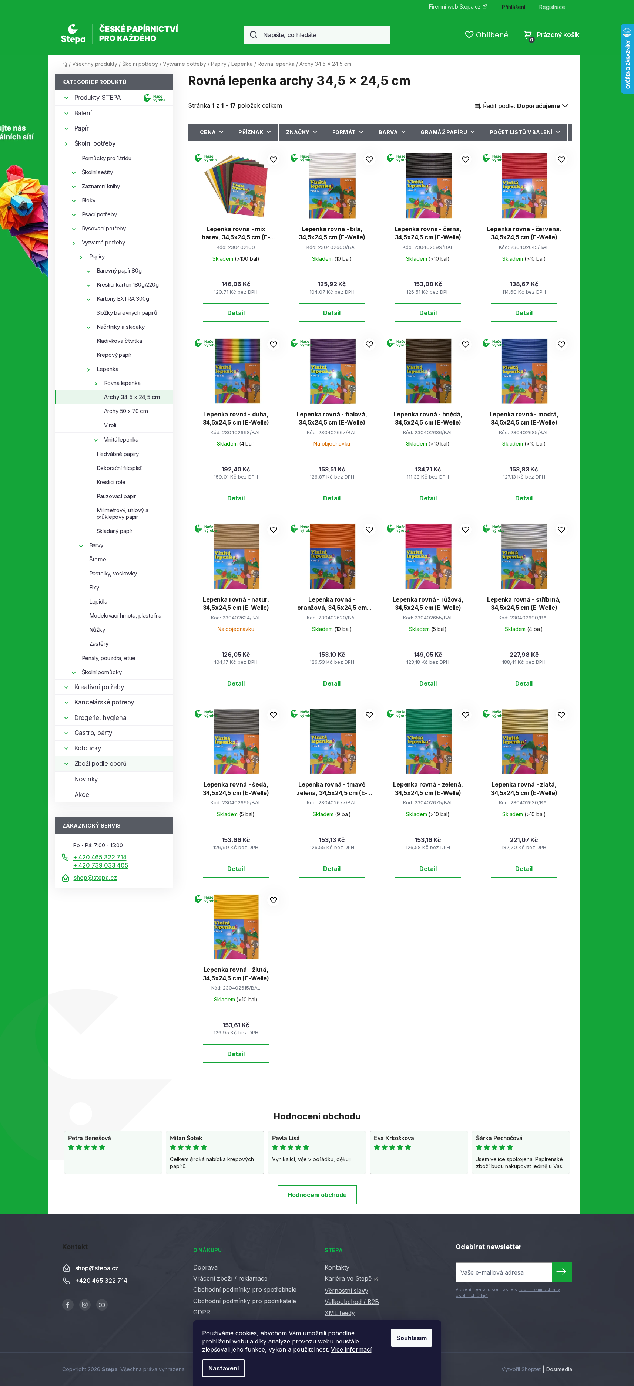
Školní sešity (97, 172)
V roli (110, 425)
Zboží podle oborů (100, 763)
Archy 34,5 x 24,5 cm (132, 396)
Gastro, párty (93, 733)
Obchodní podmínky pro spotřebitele (244, 1289)
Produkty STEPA (97, 97)
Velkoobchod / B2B (352, 1301)
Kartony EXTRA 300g (123, 298)
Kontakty (337, 1267)
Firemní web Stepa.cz (454, 6)
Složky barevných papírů (127, 312)
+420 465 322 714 (101, 1281)
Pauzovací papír (116, 496)
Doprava (205, 1267)
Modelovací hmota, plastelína (125, 615)
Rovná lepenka (122, 382)
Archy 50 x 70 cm (126, 411)
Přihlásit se (562, 1272)
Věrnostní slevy (346, 1290)
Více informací (351, 1349)
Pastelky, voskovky (113, 573)
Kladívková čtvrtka (119, 340)
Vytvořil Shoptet (521, 1369)
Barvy (96, 545)
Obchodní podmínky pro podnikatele (244, 1301)
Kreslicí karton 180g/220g (128, 284)
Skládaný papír (114, 530)
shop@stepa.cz (95, 877)
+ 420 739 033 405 (100, 865)
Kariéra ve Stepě (348, 1278)
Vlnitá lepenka (121, 439)
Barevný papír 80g (119, 270)
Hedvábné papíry (118, 453)
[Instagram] (85, 1305)
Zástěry (98, 643)
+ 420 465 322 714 (100, 857)
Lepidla (98, 601)
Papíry (97, 256)
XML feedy (340, 1312)
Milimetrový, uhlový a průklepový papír (122, 513)
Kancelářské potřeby (104, 702)
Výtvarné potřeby (103, 242)
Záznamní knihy (101, 186)
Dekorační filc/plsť (119, 467)
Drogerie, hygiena (100, 717)
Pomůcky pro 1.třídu (106, 158)
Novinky (86, 779)
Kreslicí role (111, 482)
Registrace (552, 7)
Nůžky (97, 629)
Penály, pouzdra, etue (108, 658)
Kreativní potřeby (99, 687)
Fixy (94, 587)
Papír (81, 128)
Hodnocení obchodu (317, 1195)
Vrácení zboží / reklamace (230, 1278)
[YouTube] (102, 1305)
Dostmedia (559, 1369)
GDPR (201, 1312)
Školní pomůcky (102, 672)
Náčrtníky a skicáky (121, 326)
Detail (236, 313)
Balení (83, 113)
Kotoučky (88, 748)
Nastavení (223, 1368)
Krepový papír (114, 354)
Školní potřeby (95, 143)
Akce (81, 794)
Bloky (88, 200)
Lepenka (107, 368)
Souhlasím (411, 1338)
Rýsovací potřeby (104, 228)
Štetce (97, 559)
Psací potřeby (99, 214)
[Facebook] (68, 1305)
